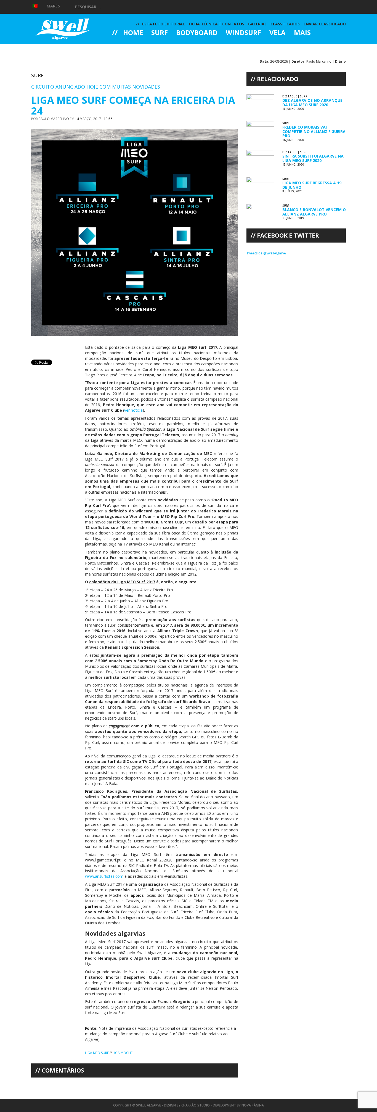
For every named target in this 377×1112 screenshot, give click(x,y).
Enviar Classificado (325, 23)
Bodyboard (196, 33)
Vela (277, 33)
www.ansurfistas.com (104, 876)
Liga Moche (122, 1052)
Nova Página (252, 1105)
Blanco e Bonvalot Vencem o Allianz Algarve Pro (314, 211)
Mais (302, 33)
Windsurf (243, 33)
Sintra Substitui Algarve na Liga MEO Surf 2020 (313, 158)
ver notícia (133, 410)
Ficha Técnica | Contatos (216, 23)
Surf (159, 33)
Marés (53, 6)
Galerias (132, 48)
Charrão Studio (195, 1105)
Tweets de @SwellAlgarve (266, 253)
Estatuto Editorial (163, 23)
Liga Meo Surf (97, 1052)
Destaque (289, 96)
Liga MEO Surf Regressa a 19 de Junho (311, 185)
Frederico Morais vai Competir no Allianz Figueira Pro (314, 131)
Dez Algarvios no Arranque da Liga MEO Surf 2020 (312, 102)
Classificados (285, 23)
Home (133, 33)
